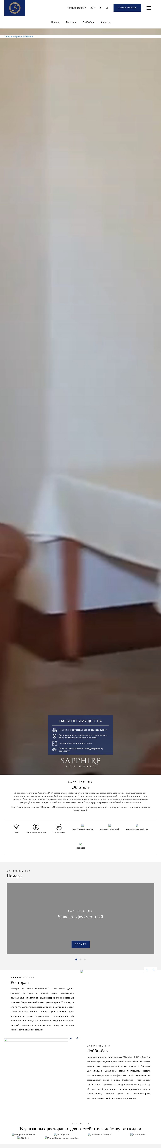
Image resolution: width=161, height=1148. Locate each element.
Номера (55, 22)
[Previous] (147, 970)
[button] (76, 959)
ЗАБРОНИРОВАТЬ (127, 7)
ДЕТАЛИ (80, 944)
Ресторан (71, 22)
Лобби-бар (88, 22)
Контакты (105, 22)
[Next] (153, 970)
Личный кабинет (76, 7)
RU (92, 8)
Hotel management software (19, 36)
